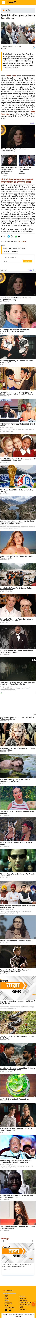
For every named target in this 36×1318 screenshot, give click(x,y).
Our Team (23, 1309)
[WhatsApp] (32, 37)
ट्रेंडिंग (6, 1296)
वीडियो (7, 1301)
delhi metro (6, 252)
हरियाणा (9, 76)
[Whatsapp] (16, 237)
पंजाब (15, 76)
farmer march (7, 248)
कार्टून (6, 1305)
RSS (21, 1307)
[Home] (3, 10)
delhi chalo (21, 248)
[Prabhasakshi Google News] (34, 47)
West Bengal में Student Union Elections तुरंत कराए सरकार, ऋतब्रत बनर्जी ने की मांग (17, 1265)
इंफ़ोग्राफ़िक (8, 1303)
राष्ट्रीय (8, 10)
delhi (15, 248)
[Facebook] (32, 29)
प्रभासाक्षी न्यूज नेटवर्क (6, 46)
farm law (15, 252)
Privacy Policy (25, 1305)
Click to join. (22, 241)
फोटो (6, 1298)
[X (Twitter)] (32, 33)
